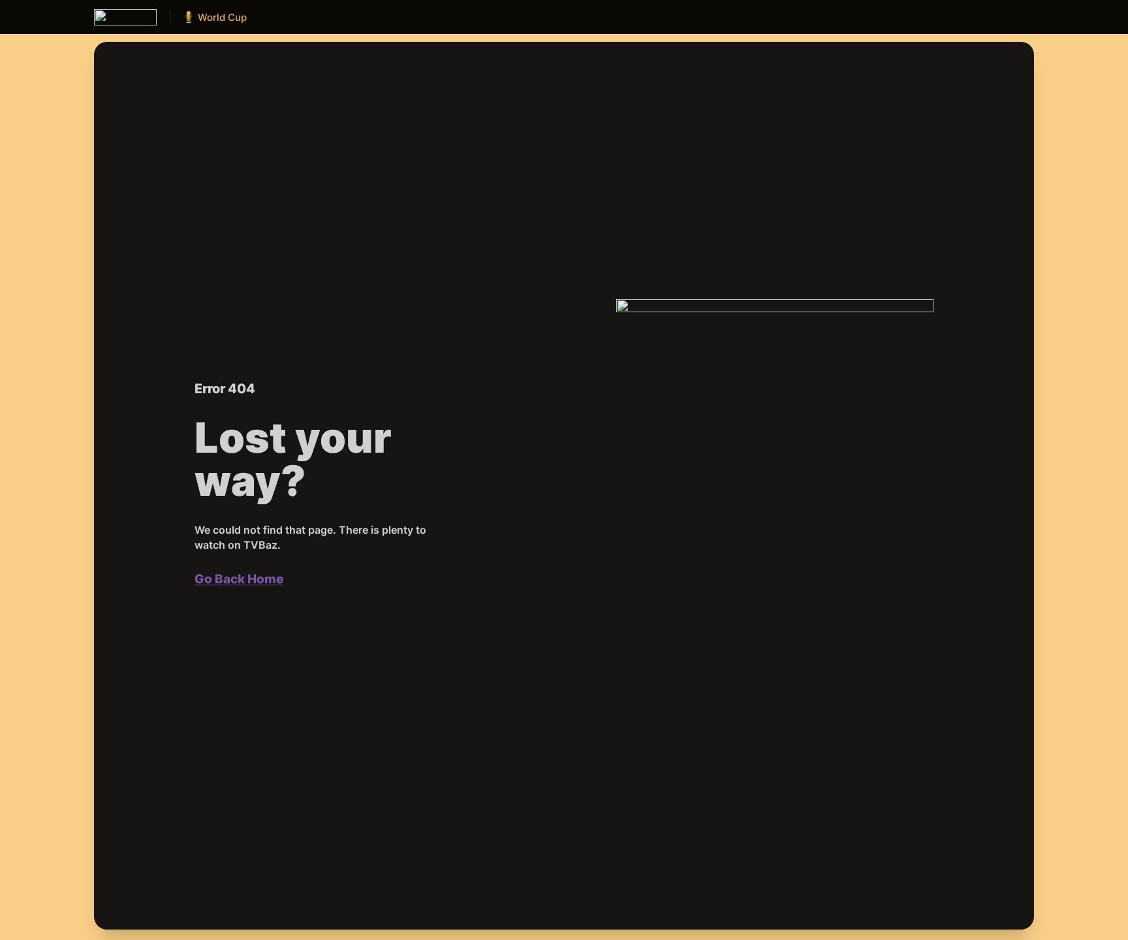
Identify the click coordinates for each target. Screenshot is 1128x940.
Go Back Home (239, 579)
